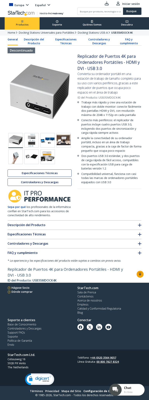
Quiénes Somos (92, 24)
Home (11, 32)
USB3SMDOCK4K (122, 32)
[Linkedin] (99, 327)
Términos (36, 391)
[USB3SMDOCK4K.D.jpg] (63, 140)
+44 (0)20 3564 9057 (103, 357)
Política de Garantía (20, 340)
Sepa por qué (17, 207)
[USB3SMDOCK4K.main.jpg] (15, 140)
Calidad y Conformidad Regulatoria (99, 308)
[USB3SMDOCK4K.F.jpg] (31, 157)
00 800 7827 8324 (107, 361)
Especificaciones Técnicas (65, 41)
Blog (80, 312)
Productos (22, 24)
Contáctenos (85, 296)
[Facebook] (80, 327)
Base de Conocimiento (22, 324)
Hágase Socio (20, 287)
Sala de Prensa (86, 292)
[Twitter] (90, 327)
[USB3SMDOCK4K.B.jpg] (31, 140)
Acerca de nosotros (89, 300)
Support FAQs (16, 332)
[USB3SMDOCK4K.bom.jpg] (47, 157)
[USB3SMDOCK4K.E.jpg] (15, 157)
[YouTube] (108, 327)
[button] (39, 379)
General (13, 39)
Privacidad (52, 391)
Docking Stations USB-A (93, 32)
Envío (11, 344)
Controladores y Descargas (99, 41)
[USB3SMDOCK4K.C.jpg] (47, 140)
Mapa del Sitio (71, 391)
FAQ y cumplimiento (129, 41)
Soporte (57, 24)
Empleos (82, 304)
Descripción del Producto (34, 41)
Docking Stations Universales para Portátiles (46, 32)
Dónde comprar (22, 292)
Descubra (127, 24)
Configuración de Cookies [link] (101, 391)
